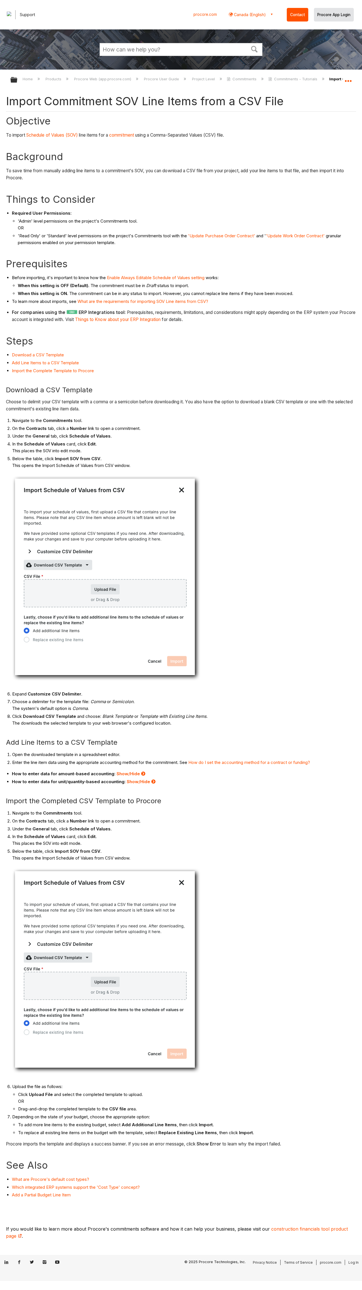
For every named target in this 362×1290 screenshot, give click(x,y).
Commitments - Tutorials (295, 79)
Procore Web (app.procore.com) (103, 79)
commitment (121, 135)
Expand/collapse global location (348, 78)
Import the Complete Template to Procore (53, 370)
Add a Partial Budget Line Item (41, 1195)
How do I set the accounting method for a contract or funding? (249, 762)
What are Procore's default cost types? (50, 1179)
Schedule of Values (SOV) (52, 135)
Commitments (244, 79)
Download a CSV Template (38, 355)
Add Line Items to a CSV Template (45, 362)
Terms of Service (298, 1262)
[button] (254, 49)
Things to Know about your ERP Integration (118, 319)
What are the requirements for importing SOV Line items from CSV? (143, 301)
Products (54, 79)
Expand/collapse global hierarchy (17, 80)
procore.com (205, 14)
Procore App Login (333, 14)
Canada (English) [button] (249, 14)
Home (28, 79)
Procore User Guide (162, 79)
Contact (297, 14)
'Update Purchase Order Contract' (222, 235)
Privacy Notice (265, 1262)
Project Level (204, 79)
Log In (353, 1262)
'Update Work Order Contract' (295, 235)
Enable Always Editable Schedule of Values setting (155, 277)
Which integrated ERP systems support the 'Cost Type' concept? (76, 1187)
